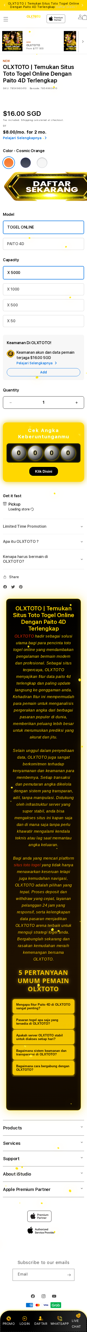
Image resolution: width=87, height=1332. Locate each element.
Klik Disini (43, 471)
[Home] (34, 16)
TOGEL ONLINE (20, 227)
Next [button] (82, 5)
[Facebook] (6, 588)
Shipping (27, 119)
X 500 (12, 305)
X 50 (11, 321)
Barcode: (35, 88)
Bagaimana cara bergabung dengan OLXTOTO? (42, 1068)
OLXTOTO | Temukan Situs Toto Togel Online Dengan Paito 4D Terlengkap (43, 5)
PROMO (9, 1324)
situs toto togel (27, 865)
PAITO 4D (15, 244)
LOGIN (25, 1324)
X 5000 (13, 272)
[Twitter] (14, 588)
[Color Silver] (42, 162)
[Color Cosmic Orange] (8, 162)
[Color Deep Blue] (25, 162)
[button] (6, 19)
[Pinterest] (22, 588)
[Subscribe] (69, 1275)
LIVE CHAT (76, 1323)
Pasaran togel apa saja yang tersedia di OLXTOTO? (37, 1021)
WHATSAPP (60, 1324)
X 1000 (13, 289)
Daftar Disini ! (66, 7)
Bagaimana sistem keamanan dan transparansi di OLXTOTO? (41, 1052)
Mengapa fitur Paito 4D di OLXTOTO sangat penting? (43, 1006)
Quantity (11, 390)
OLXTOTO (24, 636)
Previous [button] (4, 5)
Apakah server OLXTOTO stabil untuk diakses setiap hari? (39, 1037)
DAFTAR (40, 1324)
